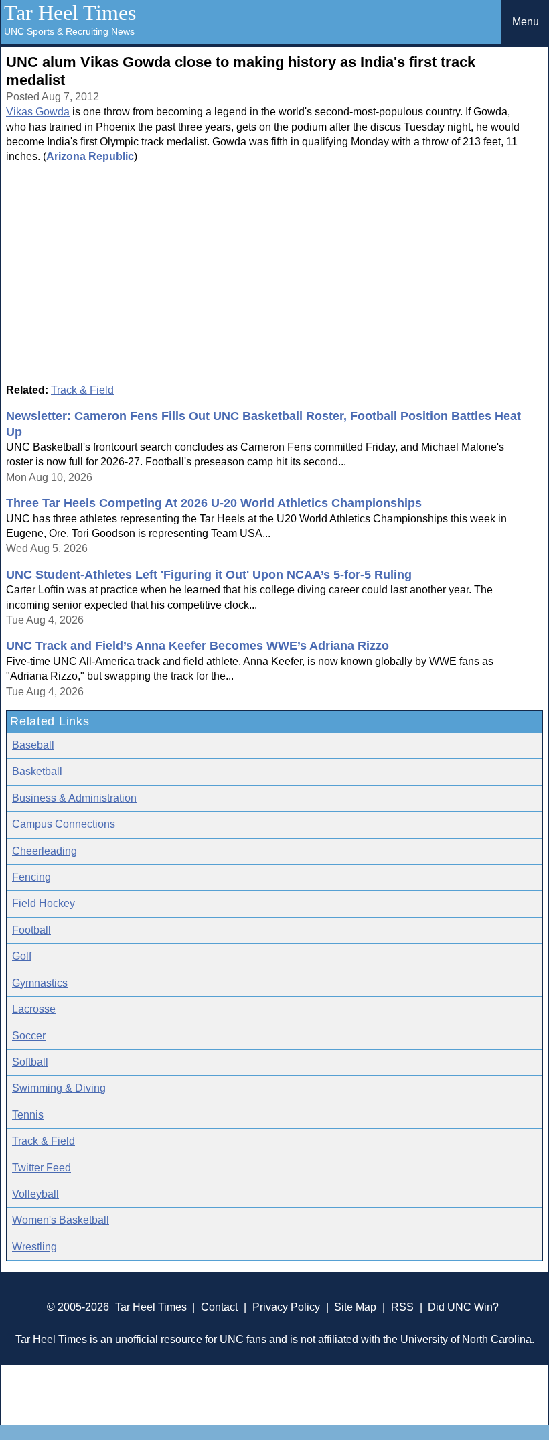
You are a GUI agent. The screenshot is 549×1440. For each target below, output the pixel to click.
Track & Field (82, 390)
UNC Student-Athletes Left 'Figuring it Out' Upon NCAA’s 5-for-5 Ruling (209, 574)
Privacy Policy (286, 1307)
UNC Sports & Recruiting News (69, 31)
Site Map (355, 1307)
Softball (30, 1062)
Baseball (33, 745)
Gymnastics (40, 983)
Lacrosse (34, 1009)
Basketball (37, 771)
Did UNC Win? (463, 1307)
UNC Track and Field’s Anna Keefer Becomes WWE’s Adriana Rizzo (197, 645)
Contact (219, 1307)
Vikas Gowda (38, 111)
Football (31, 930)
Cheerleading (44, 851)
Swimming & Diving (59, 1088)
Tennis (28, 1115)
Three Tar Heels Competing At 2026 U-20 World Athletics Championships (214, 503)
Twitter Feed (41, 1167)
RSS (402, 1307)
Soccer (29, 1035)
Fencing (31, 877)
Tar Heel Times (70, 13)
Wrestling (34, 1246)
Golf (21, 956)
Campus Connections (63, 824)
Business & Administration (74, 798)
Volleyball (35, 1194)
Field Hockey (43, 903)
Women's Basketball (60, 1220)
